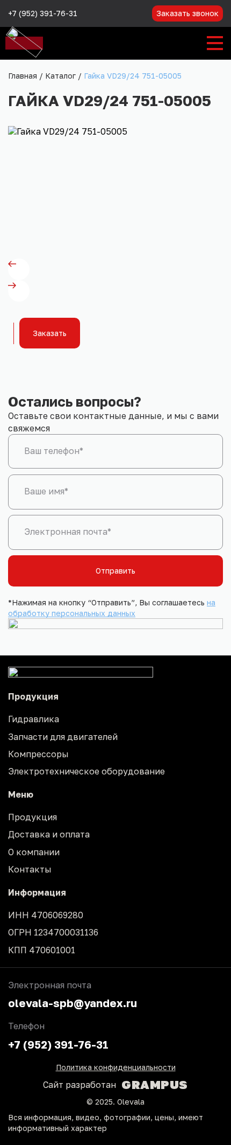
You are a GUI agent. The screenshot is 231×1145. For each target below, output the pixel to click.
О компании (34, 852)
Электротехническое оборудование (86, 771)
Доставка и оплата (49, 834)
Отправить (115, 570)
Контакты (30, 869)
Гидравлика (33, 719)
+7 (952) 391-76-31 (42, 13)
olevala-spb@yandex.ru (72, 1002)
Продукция (32, 817)
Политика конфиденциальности (116, 1067)
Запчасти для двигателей (63, 736)
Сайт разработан (115, 1084)
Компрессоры (38, 754)
